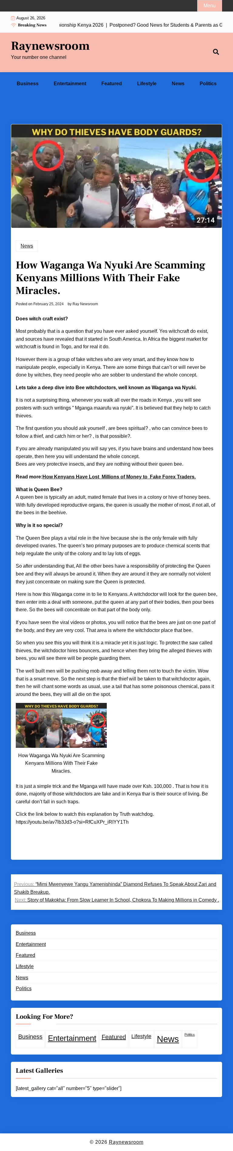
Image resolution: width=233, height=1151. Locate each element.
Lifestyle (147, 83)
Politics (208, 83)
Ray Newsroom (85, 304)
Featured (111, 83)
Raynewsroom (50, 46)
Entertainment (70, 83)
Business (28, 83)
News (178, 83)
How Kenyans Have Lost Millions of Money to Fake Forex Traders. (119, 476)
